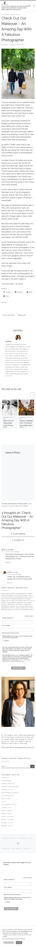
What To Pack (7, 817)
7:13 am (16, 552)
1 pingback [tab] (18, 540)
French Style (7, 790)
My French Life (7, 796)
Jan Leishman (9, 550)
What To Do (6, 814)
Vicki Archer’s (12, 163)
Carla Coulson (7, 155)
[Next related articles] (32, 395)
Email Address (8, 618)
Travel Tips (6, 808)
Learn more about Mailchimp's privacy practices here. (16, 660)
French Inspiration (9, 787)
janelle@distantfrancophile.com (24, 747)
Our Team (5, 799)
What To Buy (7, 811)
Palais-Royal (6, 226)
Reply (8, 562)
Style (3, 802)
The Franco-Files (9, 805)
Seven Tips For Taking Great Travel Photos (8, 423)
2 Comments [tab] (18, 533)
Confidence (6, 781)
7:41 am (18, 574)
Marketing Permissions (10, 633)
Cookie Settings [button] (8, 942)
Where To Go (7, 826)
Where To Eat (7, 823)
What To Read (7, 820)
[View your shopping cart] (30, 6)
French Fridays (8, 784)
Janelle (5, 44)
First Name (6, 625)
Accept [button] (19, 942)
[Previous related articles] (28, 395)
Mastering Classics (10, 793)
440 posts (9, 375)
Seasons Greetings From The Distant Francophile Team (26, 423)
